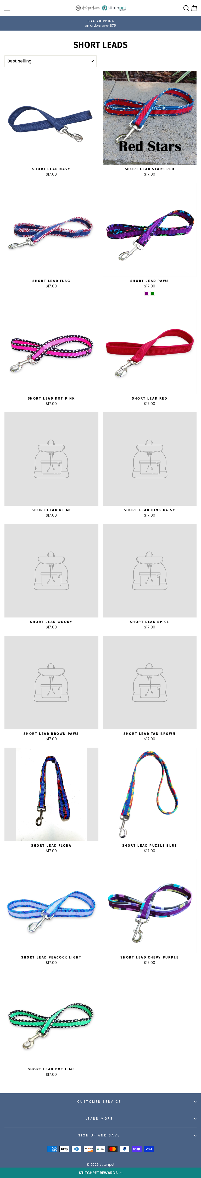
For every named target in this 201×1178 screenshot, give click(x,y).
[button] (100, 1173)
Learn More (99, 1119)
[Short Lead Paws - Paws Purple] (147, 293)
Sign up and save (99, 1135)
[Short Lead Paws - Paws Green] (153, 293)
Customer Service (99, 1102)
